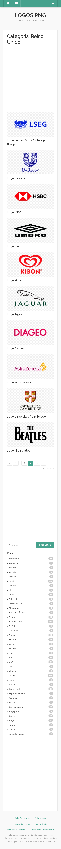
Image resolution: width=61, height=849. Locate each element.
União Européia (16, 734)
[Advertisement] (30, 80)
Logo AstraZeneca (19, 382)
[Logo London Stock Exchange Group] (30, 124)
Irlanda (12, 648)
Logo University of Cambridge (26, 416)
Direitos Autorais (16, 829)
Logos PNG (30, 15)
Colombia (13, 599)
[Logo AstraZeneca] (30, 366)
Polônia (12, 684)
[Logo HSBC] (30, 196)
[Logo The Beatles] (30, 434)
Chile (11, 590)
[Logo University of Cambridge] (30, 400)
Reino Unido (15, 689)
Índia (11, 644)
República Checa (17, 693)
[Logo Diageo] (30, 332)
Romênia (13, 698)
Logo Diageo (15, 348)
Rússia (12, 702)
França (12, 635)
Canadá (12, 585)
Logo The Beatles (18, 450)
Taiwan (12, 725)
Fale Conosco (22, 818)
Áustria (12, 572)
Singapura (14, 711)
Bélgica (12, 576)
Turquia (13, 729)
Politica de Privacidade (42, 829)
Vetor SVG (41, 824)
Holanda (13, 639)
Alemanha (14, 558)
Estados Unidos (16, 621)
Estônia (12, 626)
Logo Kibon (14, 280)
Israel (11, 653)
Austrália (13, 567)
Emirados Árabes (17, 612)
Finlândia (13, 630)
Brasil (11, 581)
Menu (15, 3)
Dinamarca (14, 608)
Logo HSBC (14, 212)
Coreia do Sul (15, 603)
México (12, 671)
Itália (11, 657)
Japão (11, 662)
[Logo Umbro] (30, 230)
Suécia (12, 716)
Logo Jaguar (15, 314)
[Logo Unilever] (30, 162)
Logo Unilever (16, 178)
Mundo (12, 675)
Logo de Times (22, 824)
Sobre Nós (40, 818)
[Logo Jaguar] (30, 298)
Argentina (14, 563)
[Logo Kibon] (30, 264)
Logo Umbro (15, 246)
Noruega (13, 680)
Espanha (13, 617)
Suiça (11, 720)
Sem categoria (16, 707)
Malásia (12, 666)
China (12, 594)
